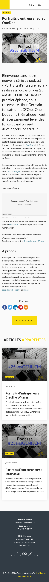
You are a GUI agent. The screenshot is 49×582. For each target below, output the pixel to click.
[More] (26, 307)
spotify (17, 289)
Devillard (13, 224)
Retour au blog (24, 320)
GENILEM (10, 28)
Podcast (6, 12)
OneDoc (29, 145)
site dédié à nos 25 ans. (33, 241)
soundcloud (7, 289)
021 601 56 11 (25, 545)
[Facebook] (4, 307)
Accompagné (14, 171)
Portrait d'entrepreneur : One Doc (20, 218)
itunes (26, 289)
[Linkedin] (15, 307)
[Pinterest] (20, 307)
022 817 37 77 (25, 529)
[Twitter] (10, 307)
